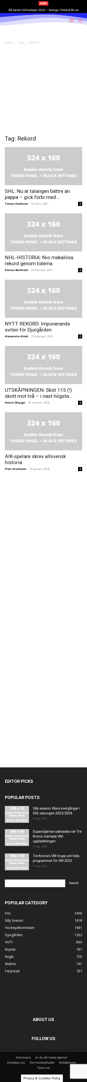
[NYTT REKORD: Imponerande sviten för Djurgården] (43, 299)
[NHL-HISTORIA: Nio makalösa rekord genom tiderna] (43, 232)
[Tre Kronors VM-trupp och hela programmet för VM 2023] (17, 861)
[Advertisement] (43, 91)
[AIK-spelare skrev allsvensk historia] (43, 431)
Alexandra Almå (16, 336)
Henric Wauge (15, 402)
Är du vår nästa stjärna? (51, 1057)
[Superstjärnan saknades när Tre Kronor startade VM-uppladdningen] (17, 837)
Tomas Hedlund (16, 203)
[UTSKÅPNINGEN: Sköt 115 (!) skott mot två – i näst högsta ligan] (43, 365)
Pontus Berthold (16, 270)
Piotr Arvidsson (15, 469)
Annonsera (23, 1057)
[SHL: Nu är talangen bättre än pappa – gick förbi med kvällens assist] (43, 166)
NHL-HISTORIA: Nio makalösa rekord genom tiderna (39, 260)
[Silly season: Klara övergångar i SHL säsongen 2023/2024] (17, 814)
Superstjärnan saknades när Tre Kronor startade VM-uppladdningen (57, 836)
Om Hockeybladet (41, 1063)
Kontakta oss (16, 1063)
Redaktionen (67, 1063)
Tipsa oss (43, 1068)
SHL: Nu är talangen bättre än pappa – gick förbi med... (37, 194)
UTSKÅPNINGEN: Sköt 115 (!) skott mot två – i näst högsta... (38, 393)
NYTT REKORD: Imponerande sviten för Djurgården (37, 327)
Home (9, 43)
